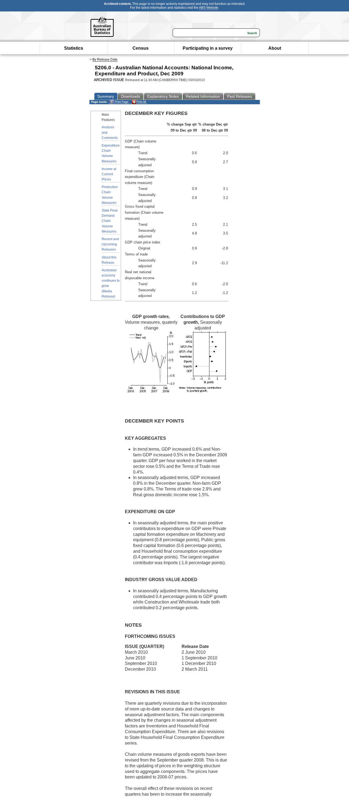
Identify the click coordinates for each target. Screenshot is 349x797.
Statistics (73, 48)
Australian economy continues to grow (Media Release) (111, 283)
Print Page (121, 101)
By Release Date (105, 59)
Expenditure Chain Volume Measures (111, 153)
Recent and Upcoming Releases (110, 244)
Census (141, 48)
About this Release (109, 259)
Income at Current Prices (109, 174)
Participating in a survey (208, 48)
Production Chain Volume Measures (110, 195)
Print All (141, 101)
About (274, 48)
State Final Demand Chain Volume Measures (110, 221)
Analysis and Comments (110, 132)
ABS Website (208, 8)
